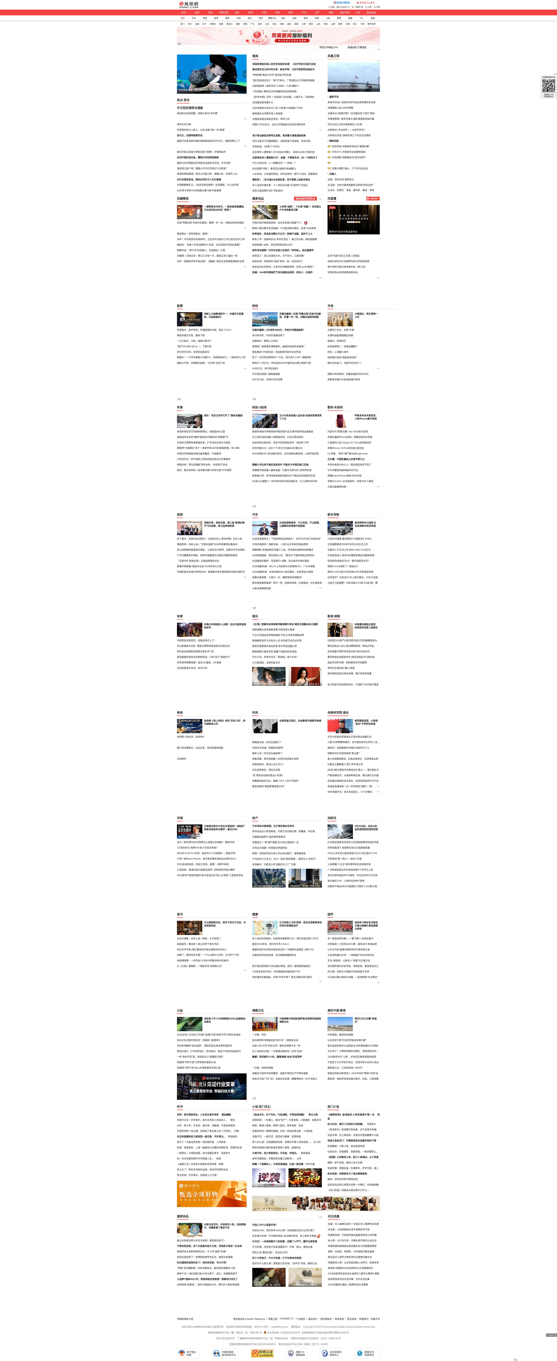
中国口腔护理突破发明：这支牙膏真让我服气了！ (277, 222)
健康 (350, 18)
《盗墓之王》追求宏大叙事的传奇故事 (196, 1164)
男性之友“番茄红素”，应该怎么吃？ (270, 1252)
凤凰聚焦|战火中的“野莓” (341, 107)
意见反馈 (351, 1319)
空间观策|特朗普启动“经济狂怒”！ (349, 157)
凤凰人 (332, 174)
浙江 (355, 23)
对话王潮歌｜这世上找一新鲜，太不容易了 (199, 938)
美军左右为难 (184, 124)
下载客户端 (359, 7)
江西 (304, 23)
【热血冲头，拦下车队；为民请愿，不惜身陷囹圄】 (279, 1114)
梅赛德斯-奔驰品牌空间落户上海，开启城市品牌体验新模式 (282, 549)
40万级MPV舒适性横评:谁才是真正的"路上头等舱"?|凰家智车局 (210, 875)
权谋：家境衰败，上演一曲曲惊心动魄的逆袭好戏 (202, 1147)
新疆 (221, 23)
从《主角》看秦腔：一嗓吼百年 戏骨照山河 (199, 966)
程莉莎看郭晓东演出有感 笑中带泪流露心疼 (274, 646)
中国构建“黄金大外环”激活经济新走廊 (271, 74)
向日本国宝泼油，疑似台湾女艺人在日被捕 (199, 179)
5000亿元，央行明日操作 (265, 368)
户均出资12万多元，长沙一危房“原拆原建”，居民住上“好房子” (284, 858)
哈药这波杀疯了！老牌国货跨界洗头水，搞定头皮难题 (205, 1257)
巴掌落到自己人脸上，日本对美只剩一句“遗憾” (201, 129)
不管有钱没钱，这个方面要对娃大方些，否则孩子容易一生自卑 (209, 1246)
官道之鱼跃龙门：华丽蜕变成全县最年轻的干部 (352, 1140)
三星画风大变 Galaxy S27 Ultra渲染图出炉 (349, 442)
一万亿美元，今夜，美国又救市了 (194, 340)
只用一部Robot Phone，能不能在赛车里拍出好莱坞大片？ (207, 858)
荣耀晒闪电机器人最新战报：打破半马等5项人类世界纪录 (282, 470)
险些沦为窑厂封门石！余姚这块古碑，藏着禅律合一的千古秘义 (284, 1078)
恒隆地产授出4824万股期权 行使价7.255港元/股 (352, 886)
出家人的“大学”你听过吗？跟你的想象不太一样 (276, 1045)
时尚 (250, 12)
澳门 (182, 23)
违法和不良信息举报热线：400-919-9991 (247, 1326)
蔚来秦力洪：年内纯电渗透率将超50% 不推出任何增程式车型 (283, 475)
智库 (205, 18)
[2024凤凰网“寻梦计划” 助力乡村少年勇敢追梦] (366, 2)
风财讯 (332, 818)
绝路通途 (305, 1153)
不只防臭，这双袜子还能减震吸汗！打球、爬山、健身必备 (282, 1247)
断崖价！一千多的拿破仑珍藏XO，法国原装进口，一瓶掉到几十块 (211, 357)
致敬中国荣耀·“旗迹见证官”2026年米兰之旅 (199, 566)
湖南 (296, 23)
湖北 (289, 23)
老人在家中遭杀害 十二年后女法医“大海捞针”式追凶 (280, 185)
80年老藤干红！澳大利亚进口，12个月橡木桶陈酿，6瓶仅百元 (360, 791)
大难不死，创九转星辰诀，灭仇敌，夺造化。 (275, 1153)
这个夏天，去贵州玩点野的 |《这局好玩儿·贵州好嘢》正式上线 (209, 538)
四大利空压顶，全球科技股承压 (193, 351)
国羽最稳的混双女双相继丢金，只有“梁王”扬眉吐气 (203, 657)
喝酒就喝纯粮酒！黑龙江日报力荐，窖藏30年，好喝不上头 (207, 174)
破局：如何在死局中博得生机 (343, 1179)
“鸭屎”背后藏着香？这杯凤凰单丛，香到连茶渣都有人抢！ (207, 1268)
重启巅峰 (226, 1114)
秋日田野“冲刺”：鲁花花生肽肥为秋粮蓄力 (274, 168)
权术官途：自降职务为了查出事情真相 (347, 1173)
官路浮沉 (316, 1120)
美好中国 (344, 12)
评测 (239, 18)
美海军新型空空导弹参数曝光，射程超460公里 (201, 431)
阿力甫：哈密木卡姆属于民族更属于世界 (348, 971)
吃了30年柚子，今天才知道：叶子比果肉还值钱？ (277, 1258)
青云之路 (313, 1114)
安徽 (245, 23)
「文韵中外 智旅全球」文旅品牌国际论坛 (198, 560)
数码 (227, 18)
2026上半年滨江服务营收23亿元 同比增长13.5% (352, 853)
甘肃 (348, 23)
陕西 (340, 23)
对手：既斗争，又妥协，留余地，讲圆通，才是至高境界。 (207, 1125)
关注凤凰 (333, 1216)
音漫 (373, 18)
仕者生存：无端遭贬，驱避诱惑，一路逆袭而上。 (353, 1151)
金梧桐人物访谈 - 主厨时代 (190, 736)
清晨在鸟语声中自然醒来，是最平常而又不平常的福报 (280, 1073)
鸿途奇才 (225, 1153)
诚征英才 (312, 1319)
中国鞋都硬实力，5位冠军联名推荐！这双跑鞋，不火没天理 (207, 185)
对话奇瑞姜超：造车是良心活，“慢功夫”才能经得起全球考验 (283, 555)
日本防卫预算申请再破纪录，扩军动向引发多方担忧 (203, 442)
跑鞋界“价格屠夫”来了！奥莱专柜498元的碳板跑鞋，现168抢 (208, 448)
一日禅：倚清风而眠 (262, 1067)
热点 (180, 100)
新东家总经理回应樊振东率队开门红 (195, 651)
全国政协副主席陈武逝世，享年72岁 (271, 119)
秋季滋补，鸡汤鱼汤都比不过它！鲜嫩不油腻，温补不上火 (282, 234)
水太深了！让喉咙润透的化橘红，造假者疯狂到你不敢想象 (354, 1051)
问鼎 (236, 1131)
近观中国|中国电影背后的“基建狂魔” (351, 146)
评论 (194, 18)
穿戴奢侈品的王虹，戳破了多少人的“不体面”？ (276, 780)
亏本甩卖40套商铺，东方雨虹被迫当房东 (273, 826)
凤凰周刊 (363, 1319)
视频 (331, 12)
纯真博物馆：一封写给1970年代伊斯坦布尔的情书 (203, 960)
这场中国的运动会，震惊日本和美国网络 (198, 157)
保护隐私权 (326, 1319)
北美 (197, 23)
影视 (330, 616)
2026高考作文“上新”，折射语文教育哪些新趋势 (352, 1056)
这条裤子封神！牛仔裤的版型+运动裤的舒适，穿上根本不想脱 (284, 1236)
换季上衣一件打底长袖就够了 (267, 753)
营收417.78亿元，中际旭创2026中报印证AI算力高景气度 (281, 363)
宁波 (362, 23)
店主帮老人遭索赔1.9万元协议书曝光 (271, 152)
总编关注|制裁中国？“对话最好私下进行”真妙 (351, 113)
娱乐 (237, 12)
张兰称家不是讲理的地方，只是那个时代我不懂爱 (353, 684)
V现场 (263, 407)
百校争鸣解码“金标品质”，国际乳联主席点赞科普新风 (204, 1045)
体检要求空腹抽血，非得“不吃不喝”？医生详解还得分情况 (282, 977)
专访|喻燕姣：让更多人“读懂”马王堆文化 (349, 960)
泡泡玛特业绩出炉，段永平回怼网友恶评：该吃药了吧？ (281, 442)
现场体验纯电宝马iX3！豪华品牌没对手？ (349, 560)
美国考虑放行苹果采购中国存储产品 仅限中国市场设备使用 (282, 431)
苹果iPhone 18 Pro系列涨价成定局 (346, 448)
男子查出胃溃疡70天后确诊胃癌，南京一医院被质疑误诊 (281, 966)
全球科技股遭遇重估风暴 (340, 335)
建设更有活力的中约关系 (265, 69)
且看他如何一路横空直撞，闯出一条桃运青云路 (276, 1131)
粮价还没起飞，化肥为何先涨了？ (345, 363)
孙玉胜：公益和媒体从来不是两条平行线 (349, 1229)
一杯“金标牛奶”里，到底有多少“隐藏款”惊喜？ (201, 1056)
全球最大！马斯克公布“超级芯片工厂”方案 (274, 864)
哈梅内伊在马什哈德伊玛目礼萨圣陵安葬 (348, 261)
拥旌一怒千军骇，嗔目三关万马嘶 (345, 1162)
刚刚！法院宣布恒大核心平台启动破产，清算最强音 (279, 853)
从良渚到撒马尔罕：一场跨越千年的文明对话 (351, 955)
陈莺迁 (340, 190)
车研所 (338, 407)
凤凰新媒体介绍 (185, 1319)
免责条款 (339, 1319)
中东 (190, 23)
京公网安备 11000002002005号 (283, 1332)
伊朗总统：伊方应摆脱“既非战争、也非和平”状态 (202, 464)
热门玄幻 (265, 1107)
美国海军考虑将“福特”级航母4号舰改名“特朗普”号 (202, 437)
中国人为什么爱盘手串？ (265, 1225)
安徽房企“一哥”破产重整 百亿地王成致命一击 (275, 842)
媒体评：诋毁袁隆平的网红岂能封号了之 (348, 747)
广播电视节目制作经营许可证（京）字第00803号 (263, 1338)
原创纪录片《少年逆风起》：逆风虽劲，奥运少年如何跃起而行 (209, 1051)
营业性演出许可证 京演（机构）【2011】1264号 (303, 1344)
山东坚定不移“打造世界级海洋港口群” (347, 1040)
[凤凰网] (188, 8)
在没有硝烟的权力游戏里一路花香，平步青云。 (201, 1136)
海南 (238, 23)
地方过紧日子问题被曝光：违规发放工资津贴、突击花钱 (281, 141)
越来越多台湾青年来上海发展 (267, 113)
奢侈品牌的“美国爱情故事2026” (268, 786)
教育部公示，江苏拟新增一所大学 (345, 1067)
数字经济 (372, 23)
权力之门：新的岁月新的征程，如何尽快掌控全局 (202, 1169)
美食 (306, 18)
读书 (250, 18)
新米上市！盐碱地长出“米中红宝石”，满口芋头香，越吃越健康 (284, 239)
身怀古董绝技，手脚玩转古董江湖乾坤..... (273, 1158)
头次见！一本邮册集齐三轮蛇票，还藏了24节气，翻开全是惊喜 (284, 1241)
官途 (301, 1125)
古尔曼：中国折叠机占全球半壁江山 (346, 459)
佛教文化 (272, 18)
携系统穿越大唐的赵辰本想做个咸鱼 (270, 1147)
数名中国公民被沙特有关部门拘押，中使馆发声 (201, 151)
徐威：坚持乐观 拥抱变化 (341, 179)
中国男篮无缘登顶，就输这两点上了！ (196, 640)
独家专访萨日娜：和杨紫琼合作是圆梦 (347, 662)
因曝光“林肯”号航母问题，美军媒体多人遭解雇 (202, 89)
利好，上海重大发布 (338, 351)
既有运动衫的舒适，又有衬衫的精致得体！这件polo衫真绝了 (283, 267)
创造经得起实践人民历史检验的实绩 (271, 64)
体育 (277, 12)
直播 (183, 18)
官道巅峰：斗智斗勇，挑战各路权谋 (346, 1146)
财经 (197, 12)
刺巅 (221, 1164)
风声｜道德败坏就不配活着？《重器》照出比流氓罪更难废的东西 (210, 261)
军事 (264, 12)
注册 (370, 7)
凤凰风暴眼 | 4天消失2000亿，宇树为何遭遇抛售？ (278, 329)
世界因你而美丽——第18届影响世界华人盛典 (340, 248)
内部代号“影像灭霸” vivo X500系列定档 (348, 431)
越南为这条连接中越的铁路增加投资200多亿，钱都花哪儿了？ (209, 140)
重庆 (311, 23)
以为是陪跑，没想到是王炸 (266, 662)
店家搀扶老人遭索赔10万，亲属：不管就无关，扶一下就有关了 (285, 157)
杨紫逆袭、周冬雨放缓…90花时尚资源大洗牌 (275, 758)
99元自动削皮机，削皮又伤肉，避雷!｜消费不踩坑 (203, 864)
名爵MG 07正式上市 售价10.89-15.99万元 (349, 549)
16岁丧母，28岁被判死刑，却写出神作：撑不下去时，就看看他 (284, 174)
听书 (180, 1107)
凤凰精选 (183, 198)
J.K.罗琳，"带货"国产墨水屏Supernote (348, 453)
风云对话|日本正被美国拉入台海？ (346, 124)
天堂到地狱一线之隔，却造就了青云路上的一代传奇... (204, 1131)
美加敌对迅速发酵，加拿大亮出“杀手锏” (197, 113)
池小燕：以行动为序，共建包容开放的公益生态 (352, 1240)
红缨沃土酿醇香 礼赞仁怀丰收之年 (345, 764)
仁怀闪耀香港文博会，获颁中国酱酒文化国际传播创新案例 (207, 555)
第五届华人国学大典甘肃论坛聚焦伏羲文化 (350, 1257)
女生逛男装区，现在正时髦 (266, 769)
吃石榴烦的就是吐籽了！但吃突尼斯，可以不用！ (202, 1262)
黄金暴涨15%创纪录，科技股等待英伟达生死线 (276, 351)
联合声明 (284, 69)
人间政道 (221, 1142)
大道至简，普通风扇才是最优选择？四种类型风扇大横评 (206, 869)
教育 (339, 18)
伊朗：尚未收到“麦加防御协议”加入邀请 (349, 87)
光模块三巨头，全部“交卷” (341, 329)
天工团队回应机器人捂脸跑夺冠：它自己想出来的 (277, 437)
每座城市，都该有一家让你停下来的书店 (198, 944)
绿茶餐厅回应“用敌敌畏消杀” (342, 357)
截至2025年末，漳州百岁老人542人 (270, 944)
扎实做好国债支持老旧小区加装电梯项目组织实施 (353, 842)
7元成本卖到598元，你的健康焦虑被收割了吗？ (277, 971)
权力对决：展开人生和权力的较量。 (346, 1124)
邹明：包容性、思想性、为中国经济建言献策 (351, 1251)
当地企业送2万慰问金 (304, 152)
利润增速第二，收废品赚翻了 (343, 346)
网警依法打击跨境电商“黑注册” (343, 753)
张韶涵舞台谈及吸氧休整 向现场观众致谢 (273, 629)
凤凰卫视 (223, 12)
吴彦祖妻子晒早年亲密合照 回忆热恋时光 (349, 651)
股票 (216, 18)
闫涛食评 (181, 758)
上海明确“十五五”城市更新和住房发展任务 (349, 864)
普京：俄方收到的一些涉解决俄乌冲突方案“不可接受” (204, 470)
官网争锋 (296, 1136)
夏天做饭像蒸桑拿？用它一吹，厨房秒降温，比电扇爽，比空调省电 (287, 582)
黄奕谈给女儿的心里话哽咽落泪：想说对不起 (351, 646)
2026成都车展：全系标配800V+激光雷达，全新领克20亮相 (282, 571)
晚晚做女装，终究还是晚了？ (267, 742)
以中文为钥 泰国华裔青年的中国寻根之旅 (349, 949)
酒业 (283, 18)
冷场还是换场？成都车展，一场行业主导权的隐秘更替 (280, 544)
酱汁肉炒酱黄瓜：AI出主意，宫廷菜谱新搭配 (200, 747)
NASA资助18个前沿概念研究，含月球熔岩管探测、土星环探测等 (285, 453)
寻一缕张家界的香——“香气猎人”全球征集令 (350, 938)
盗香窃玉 (296, 1147)
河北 (274, 23)
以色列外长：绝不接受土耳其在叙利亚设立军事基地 (203, 459)
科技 (210, 12)
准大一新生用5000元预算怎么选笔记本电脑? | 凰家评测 (205, 842)
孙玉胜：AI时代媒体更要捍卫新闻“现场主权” (350, 185)
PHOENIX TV (345, 7)
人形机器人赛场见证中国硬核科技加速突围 (274, 91)
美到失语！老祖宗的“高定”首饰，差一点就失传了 (277, 261)
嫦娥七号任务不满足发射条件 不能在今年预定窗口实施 (280, 464)
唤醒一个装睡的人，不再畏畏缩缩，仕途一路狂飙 (277, 1164)
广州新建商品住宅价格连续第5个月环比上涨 (350, 869)
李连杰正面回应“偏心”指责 (341, 668)
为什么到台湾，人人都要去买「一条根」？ (274, 163)
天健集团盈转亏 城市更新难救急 (268, 836)
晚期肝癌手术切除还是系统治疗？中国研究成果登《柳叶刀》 (283, 949)
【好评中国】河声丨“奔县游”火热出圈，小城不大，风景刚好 (283, 96)
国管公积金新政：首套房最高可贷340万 (348, 374)
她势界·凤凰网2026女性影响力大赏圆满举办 (350, 1268)
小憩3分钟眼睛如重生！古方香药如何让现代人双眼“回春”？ (354, 742)
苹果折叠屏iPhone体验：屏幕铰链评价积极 (350, 437)
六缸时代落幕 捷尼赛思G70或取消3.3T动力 (350, 538)
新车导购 (333, 515)
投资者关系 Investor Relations (249, 1319)
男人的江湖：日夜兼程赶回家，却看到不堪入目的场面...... (281, 1142)
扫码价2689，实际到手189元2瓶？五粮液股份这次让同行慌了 (283, 1230)
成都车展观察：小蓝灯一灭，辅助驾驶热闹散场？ (277, 577)
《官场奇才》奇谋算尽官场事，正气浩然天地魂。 (353, 1129)
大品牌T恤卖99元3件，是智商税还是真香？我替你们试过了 (207, 1279)
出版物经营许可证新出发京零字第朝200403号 (325, 1332)
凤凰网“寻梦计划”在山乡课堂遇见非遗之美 (198, 1067)
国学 (261, 18)
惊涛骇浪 (232, 1136)
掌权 (232, 1120)
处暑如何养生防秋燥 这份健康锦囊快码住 (274, 955)
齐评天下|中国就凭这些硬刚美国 (349, 151)
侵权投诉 (295, 1326)
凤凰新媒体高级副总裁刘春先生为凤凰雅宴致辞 (352, 1246)
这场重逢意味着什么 (262, 102)
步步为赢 (310, 1164)
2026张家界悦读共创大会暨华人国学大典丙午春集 (353, 1273)
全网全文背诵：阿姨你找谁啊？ (268, 747)
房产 (317, 12)
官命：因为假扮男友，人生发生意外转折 (198, 1114)
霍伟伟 (356, 190)
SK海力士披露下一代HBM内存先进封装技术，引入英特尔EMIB (284, 481)
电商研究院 (335, 713)
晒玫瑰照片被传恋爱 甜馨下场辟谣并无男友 (274, 651)
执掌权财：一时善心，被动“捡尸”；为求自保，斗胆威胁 (281, 1120)
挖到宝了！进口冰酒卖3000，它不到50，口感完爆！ (279, 256)
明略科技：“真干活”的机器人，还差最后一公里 (201, 250)
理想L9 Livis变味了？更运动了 (343, 566)
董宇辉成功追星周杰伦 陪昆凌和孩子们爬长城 (351, 657)
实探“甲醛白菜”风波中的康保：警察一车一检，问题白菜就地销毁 (210, 222)
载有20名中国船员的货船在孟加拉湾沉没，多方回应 (204, 162)
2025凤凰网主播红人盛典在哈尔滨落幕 (348, 1284)
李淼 (348, 190)
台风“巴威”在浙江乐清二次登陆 (343, 255)
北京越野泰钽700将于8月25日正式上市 (348, 544)
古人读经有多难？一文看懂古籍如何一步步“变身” (277, 1051)
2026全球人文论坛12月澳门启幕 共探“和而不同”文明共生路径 (208, 1034)
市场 (330, 306)
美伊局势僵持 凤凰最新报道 (343, 231)
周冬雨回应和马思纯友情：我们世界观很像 (350, 673)
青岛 (326, 23)
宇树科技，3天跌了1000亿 (266, 146)
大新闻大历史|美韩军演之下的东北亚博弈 (349, 135)
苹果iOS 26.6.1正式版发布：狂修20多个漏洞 (350, 481)
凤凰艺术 (375, 1319)
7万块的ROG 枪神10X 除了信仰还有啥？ (197, 847)
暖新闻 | (256, 179)
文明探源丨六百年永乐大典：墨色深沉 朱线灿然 (352, 944)
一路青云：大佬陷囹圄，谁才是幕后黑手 (198, 1153)
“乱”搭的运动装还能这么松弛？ (268, 775)
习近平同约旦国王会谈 (304, 64)
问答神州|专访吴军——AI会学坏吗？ (347, 129)
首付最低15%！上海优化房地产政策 (346, 880)
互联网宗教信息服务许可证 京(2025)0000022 (252, 1344)
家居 (317, 18)
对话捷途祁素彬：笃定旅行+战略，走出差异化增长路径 (280, 560)
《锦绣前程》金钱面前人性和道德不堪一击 (351, 1114)
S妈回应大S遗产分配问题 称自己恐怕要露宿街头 (352, 640)
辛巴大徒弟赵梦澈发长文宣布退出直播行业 (350, 736)
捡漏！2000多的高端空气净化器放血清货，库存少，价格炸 (282, 272)
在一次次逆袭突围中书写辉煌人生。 (195, 1158)
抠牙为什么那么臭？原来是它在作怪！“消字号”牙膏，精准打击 (284, 1263)
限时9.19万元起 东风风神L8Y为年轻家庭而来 (351, 571)
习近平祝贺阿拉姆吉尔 (303, 69)
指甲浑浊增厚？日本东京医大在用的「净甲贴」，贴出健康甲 (283, 250)
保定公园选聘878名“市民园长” (268, 190)
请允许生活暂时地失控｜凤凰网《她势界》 (199, 1040)
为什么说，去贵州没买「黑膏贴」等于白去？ (275, 657)
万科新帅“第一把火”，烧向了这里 (345, 858)
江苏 (267, 23)
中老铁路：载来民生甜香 (340, 1034)
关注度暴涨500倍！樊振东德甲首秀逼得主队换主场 (203, 646)
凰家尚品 (371, 12)
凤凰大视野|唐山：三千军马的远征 (350, 168)
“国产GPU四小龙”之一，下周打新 (194, 346)
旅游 (294, 18)
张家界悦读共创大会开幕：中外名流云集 (349, 1279)
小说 (358, 12)
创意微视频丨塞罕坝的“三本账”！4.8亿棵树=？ (276, 85)
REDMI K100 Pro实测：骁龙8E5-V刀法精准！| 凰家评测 (206, 853)
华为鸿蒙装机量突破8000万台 (343, 470)
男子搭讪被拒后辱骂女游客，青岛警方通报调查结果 (279, 135)
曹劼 (364, 190)
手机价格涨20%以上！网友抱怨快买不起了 (349, 464)
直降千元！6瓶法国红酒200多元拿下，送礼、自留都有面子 (207, 1273)
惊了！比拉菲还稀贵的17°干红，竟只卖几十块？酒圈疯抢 (281, 357)
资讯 (183, 12)
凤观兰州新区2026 (328, 47)
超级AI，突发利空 (337, 340)
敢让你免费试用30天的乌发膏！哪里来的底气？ (201, 1240)
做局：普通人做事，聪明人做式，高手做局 (274, 1125)
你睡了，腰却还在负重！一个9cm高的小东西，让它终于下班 (208, 955)
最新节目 (334, 96)
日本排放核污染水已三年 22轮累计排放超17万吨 (277, 108)
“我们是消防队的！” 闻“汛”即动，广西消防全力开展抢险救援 (283, 80)
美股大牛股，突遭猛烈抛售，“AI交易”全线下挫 (201, 363)
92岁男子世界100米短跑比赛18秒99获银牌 (199, 190)
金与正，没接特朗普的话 (189, 135)
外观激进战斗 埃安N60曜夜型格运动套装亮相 (351, 555)
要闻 (255, 56)
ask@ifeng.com (279, 1326)
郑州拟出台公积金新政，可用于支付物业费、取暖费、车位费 (283, 831)
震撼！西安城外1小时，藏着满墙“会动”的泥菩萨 (277, 1056)
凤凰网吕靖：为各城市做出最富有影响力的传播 (352, 1235)
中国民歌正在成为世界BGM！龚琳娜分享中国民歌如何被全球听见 (211, 571)
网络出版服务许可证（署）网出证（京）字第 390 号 (235, 1332)
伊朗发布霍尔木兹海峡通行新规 (344, 379)
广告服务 (300, 1319)
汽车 (304, 12)
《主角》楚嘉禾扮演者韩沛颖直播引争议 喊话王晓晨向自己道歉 (285, 624)
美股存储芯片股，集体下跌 (191, 335)
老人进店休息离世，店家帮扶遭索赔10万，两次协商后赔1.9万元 (285, 938)
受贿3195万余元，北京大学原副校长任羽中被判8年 (278, 124)
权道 (218, 1158)
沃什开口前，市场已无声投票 (267, 379)
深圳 (260, 23)
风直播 (332, 198)
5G (361, 18)
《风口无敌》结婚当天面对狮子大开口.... (348, 1190)
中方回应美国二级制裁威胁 (266, 374)
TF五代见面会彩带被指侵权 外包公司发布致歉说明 (278, 635)
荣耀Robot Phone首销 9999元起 (345, 475)
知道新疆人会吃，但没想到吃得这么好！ (273, 245)
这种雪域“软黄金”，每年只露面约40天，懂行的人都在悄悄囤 (208, 1284)
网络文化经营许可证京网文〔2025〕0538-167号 (316, 1338)
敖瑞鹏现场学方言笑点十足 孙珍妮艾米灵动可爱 (277, 640)
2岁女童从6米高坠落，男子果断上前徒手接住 (286, 179)
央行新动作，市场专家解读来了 (268, 335)
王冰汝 (331, 190)
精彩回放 (334, 140)
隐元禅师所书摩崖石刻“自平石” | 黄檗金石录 (275, 1040)
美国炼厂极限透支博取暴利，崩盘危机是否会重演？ (279, 346)
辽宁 (204, 23)
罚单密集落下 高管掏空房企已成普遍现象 (349, 847)
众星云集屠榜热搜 (337, 486)
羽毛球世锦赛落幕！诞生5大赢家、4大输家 (199, 662)
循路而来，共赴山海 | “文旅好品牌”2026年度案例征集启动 (207, 544)
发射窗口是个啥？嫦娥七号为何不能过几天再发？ (202, 168)
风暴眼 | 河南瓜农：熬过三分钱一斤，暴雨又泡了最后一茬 (207, 255)
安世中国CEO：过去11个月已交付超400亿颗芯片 (277, 448)
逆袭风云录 (236, 1147)
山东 (318, 23)
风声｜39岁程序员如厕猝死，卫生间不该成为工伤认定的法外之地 (211, 239)
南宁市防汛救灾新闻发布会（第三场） (347, 266)
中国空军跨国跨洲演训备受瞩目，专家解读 (199, 453)
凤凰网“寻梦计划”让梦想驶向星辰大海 (196, 1062)
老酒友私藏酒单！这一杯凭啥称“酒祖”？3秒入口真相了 (356, 786)
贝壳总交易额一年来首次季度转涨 (269, 847)
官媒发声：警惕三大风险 (265, 340)
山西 (333, 23)
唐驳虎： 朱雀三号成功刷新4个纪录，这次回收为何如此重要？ (209, 244)
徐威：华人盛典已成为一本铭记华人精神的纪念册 (353, 1224)
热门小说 (333, 1107)
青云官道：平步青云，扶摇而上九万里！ (198, 1175)
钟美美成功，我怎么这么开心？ (268, 764)
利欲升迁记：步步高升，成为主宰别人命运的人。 (202, 1120)
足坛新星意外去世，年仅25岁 (192, 668)
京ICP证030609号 (225, 1338)
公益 (328, 18)
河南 (282, 23)
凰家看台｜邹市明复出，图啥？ (193, 233)
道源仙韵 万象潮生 (357, 47)
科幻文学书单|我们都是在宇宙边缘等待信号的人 (202, 949)
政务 (291, 12)
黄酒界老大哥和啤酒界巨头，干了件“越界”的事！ (202, 1251)
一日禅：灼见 (259, 1034)
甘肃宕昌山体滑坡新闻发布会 (343, 272)
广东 (252, 23)
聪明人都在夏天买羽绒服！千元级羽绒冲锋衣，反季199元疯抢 (284, 228)
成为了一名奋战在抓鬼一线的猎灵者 (195, 1142)
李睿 (371, 190)
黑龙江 (229, 23)
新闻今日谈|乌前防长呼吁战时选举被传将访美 (351, 102)
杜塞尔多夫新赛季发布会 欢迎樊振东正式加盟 (367, 248)
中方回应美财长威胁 (190, 108)
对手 (299, 1158)
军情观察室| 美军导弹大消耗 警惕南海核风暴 (351, 118)
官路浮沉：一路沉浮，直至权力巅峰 (270, 1136)
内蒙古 (213, 23)
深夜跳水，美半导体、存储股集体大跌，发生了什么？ (205, 329)
